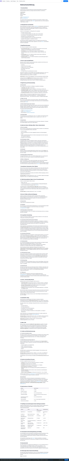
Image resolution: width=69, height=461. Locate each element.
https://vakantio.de (25, 18)
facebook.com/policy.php (30, 112)
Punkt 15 (33, 20)
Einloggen (65, 1)
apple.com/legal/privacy (27, 111)
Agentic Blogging (13, 1)
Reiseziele (3, 1)
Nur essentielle (61, 459)
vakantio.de (36, 26)
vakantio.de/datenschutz (44, 453)
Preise (17, 1)
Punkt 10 (33, 438)
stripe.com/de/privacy (35, 314)
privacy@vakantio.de (23, 207)
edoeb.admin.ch (23, 383)
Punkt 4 (43, 41)
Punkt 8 (26, 101)
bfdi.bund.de (39, 381)
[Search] (62, 1)
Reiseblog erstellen (22, 1)
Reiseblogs (8, 1)
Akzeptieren (66, 459)
